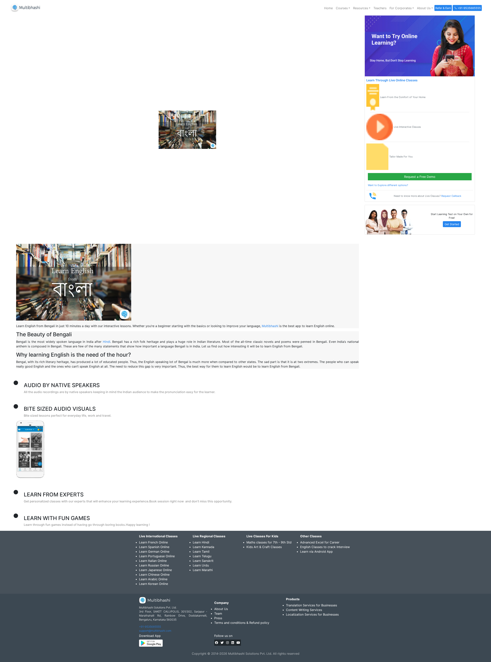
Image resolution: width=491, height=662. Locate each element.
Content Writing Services (304, 610)
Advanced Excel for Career (319, 542)
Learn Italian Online (153, 561)
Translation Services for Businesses (311, 605)
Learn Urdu (201, 565)
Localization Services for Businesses (312, 614)
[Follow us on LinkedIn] (233, 643)
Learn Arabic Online (153, 579)
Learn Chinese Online (154, 574)
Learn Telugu (202, 556)
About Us (221, 609)
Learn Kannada (203, 547)
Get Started (452, 224)
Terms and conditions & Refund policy (241, 623)
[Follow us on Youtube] (238, 643)
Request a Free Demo (419, 177)
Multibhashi (270, 326)
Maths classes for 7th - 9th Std (269, 542)
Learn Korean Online (153, 584)
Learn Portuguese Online (157, 556)
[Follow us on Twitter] (222, 643)
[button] (343, 8)
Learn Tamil (201, 551)
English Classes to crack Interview (325, 547)
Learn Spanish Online (154, 547)
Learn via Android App (316, 551)
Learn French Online (153, 542)
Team (218, 613)
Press (218, 618)
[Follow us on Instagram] (227, 643)
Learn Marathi (203, 570)
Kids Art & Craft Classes (264, 547)
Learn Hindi (201, 542)
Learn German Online (154, 551)
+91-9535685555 (150, 626)
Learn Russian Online (154, 565)
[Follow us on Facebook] (216, 643)
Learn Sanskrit (203, 561)
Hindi (106, 342)
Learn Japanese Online (155, 570)
